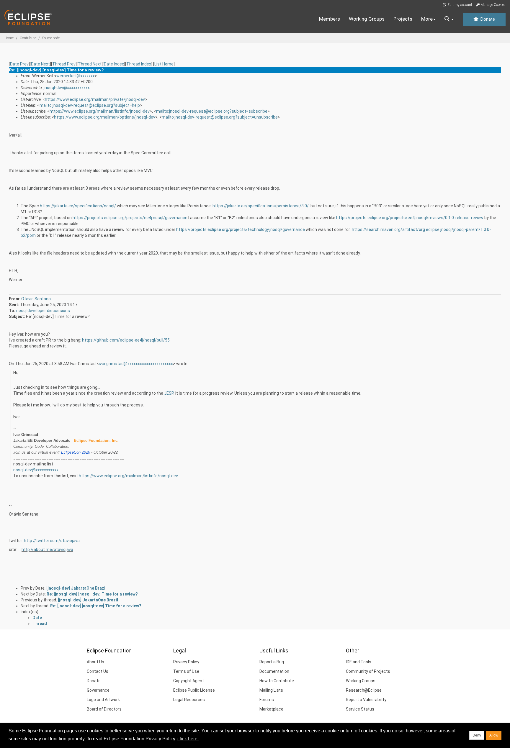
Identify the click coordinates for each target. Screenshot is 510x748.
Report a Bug (271, 662)
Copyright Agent (188, 680)
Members (329, 19)
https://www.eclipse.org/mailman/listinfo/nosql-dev (128, 475)
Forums (266, 699)
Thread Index (138, 64)
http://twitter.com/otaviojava (52, 540)
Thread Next (90, 64)
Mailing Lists (271, 690)
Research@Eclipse (364, 690)
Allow (493, 735)
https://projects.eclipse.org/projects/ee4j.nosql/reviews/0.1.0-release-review (409, 217)
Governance (98, 690)
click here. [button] (188, 738)
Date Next (40, 64)
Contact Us (97, 671)
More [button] (427, 19)
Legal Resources (189, 699)
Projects (402, 19)
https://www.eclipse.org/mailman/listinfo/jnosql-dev (100, 111)
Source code (51, 38)
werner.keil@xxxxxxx (75, 75)
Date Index (114, 64)
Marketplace (271, 709)
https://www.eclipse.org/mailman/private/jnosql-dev (95, 99)
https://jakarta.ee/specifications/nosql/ (78, 206)
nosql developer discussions (43, 310)
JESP (169, 393)
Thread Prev (64, 64)
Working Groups (367, 19)
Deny (477, 735)
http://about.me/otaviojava (47, 549)
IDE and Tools (358, 662)
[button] (449, 19)
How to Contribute (276, 680)
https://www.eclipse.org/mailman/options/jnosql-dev (104, 117)
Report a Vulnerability (366, 699)
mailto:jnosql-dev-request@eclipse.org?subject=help (90, 105)
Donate (487, 19)
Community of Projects (368, 671)
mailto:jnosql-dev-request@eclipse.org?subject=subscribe (211, 111)
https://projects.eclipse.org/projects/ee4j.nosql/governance (130, 217)
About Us (95, 662)
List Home (164, 64)
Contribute (28, 38)
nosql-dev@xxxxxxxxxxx (35, 470)
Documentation (274, 671)
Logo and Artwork (103, 699)
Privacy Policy (186, 662)
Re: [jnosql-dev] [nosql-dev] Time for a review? (92, 594)
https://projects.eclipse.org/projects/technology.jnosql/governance (240, 229)
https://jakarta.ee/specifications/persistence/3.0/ (260, 206)
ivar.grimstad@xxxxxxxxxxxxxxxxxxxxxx (136, 363)
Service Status (360, 709)
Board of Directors (104, 709)
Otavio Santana (36, 298)
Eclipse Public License (194, 690)
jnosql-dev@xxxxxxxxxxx (67, 87)
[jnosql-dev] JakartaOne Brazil (76, 588)
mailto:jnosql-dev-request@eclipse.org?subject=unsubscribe (220, 117)
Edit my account (459, 5)
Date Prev (19, 64)
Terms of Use (186, 671)
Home (9, 38)
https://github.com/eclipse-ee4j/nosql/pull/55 (126, 340)
